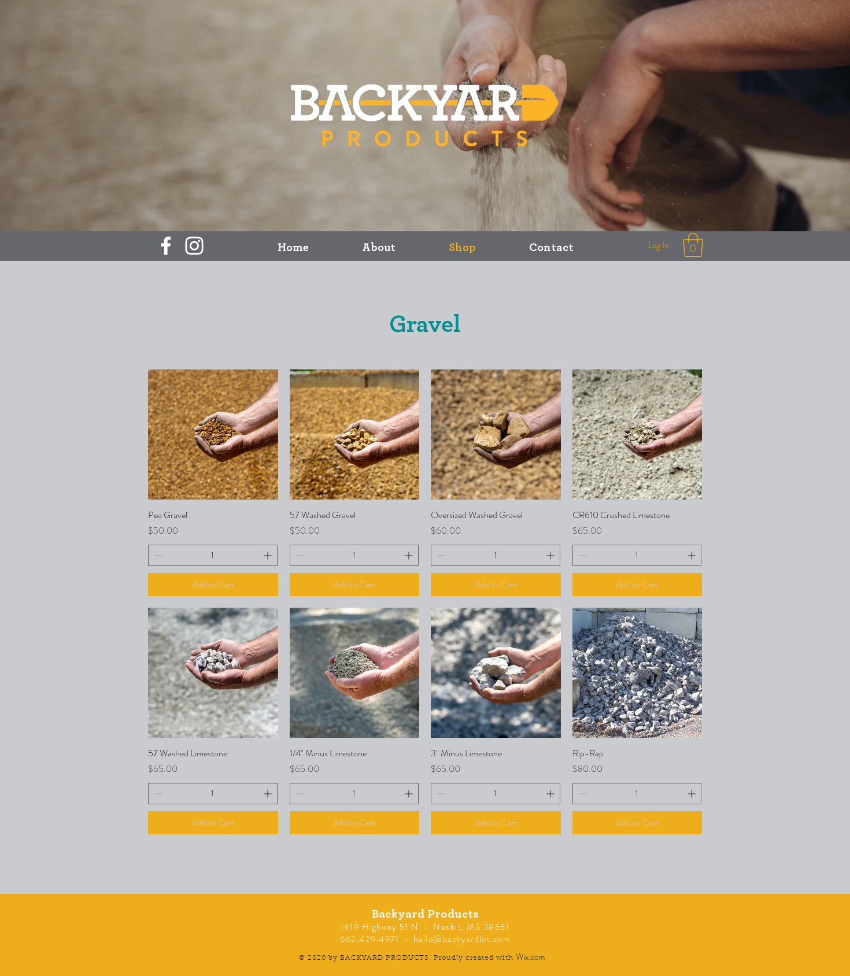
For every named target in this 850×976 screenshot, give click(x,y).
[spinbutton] (212, 555)
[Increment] (268, 555)
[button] (693, 245)
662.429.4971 (369, 939)
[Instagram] (194, 246)
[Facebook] (166, 246)
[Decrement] (157, 555)
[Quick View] (213, 434)
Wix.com (530, 957)
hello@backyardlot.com (462, 939)
